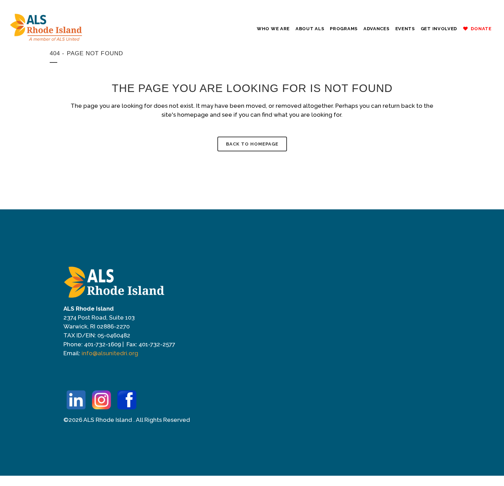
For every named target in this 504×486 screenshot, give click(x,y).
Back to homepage (252, 144)
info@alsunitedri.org (110, 353)
